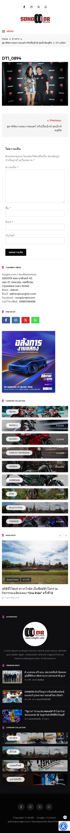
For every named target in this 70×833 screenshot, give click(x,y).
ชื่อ (8, 208)
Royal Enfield (12, 579)
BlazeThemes (55, 821)
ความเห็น (11, 167)
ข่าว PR (26, 579)
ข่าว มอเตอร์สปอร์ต (33, 719)
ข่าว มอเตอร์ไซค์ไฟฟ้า (41, 699)
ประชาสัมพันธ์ (38, 680)
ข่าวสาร (45, 719)
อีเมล (9, 221)
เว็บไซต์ (9, 235)
